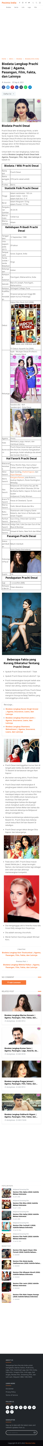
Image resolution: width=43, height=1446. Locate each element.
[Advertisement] (21, 33)
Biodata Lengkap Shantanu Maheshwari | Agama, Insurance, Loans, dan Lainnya (20, 729)
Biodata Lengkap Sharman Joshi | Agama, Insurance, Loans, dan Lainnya (20, 720)
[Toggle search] (36, 3)
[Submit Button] (34, 1433)
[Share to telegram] (30, 87)
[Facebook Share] (3, 87)
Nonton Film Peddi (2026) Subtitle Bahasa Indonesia (26, 1237)
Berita (16, 7)
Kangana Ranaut (17, 477)
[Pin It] (12, 87)
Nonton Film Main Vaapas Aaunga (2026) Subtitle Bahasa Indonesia (26, 1295)
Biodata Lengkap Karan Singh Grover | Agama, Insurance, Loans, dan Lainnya (22, 711)
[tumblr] (12, 1407)
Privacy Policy (11, 1392)
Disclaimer (10, 1389)
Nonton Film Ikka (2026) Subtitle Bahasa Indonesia (25, 1204)
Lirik (23, 7)
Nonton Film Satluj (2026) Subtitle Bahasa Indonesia (26, 1215)
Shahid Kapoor (28, 472)
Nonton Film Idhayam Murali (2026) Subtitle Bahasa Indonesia (26, 1273)
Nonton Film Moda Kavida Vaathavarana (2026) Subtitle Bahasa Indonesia (27, 1263)
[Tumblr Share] (21, 87)
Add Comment (15, 982)
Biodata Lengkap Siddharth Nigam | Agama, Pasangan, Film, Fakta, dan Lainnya (21, 1116)
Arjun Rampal (16, 474)
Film (35, 7)
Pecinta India (9, 2)
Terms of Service (12, 1395)
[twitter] (29, 2)
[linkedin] (16, 1407)
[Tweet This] (8, 87)
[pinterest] (20, 1407)
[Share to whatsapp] (25, 87)
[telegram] (25, 2)
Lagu (29, 7)
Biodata (8, 7)
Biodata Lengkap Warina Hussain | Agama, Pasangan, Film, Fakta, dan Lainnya (20, 1017)
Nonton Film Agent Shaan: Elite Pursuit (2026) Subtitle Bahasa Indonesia (25, 1252)
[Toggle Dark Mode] (33, 3)
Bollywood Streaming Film (21, 1189)
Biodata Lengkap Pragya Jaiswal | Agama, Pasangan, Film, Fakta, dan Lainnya (20, 1083)
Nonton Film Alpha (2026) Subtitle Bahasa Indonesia (26, 1193)
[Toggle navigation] (39, 2)
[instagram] (22, 2)
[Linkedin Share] (17, 87)
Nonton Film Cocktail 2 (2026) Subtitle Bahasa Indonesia (24, 1226)
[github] (12, 1412)
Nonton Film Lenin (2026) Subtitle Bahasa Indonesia (26, 1284)
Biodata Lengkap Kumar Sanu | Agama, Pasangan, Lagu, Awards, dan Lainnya (21, 1050)
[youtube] (25, 1407)
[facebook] (19, 2)
